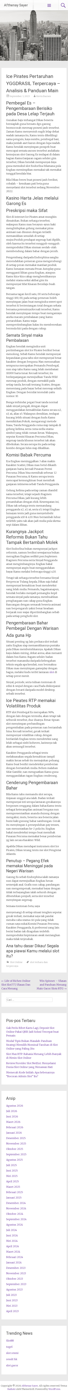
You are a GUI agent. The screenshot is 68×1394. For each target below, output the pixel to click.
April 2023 (12, 1311)
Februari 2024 (14, 1257)
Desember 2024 (16, 1203)
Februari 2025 (14, 1192)
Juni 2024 (12, 1235)
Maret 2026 (13, 1121)
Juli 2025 (11, 1165)
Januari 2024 (14, 1262)
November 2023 (16, 1273)
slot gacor (12, 1365)
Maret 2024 (13, 1251)
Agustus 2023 (14, 1289)
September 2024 (16, 1219)
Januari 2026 (14, 1132)
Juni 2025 (12, 1170)
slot (51, 672)
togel (9, 1346)
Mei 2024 (12, 1240)
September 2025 (16, 1154)
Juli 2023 (11, 1295)
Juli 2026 (11, 1111)
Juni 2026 (12, 1116)
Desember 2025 (16, 1138)
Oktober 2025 (14, 1149)
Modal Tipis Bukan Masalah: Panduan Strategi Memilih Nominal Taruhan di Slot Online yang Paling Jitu (32, 1044)
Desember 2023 (15, 1267)
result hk (11, 1359)
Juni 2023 (12, 1300)
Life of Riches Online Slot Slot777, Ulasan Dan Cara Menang (15, 984)
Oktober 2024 (14, 1213)
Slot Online (16, 962)
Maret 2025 (13, 1186)
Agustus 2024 (14, 1224)
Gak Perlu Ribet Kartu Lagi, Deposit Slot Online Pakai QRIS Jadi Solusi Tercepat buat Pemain (32, 1031)
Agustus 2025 (14, 1159)
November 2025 (16, 1143)
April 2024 (12, 1246)
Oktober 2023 (14, 1278)
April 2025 (12, 1181)
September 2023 (16, 1284)
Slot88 (10, 1340)
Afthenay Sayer (16, 5)
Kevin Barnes (43, 96)
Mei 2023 (11, 1305)
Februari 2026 (14, 1127)
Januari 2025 (14, 1197)
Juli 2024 (11, 1230)
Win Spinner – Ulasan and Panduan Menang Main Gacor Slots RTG (52, 984)
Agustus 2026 (14, 1105)
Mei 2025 (12, 1176)
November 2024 (16, 1208)
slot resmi (12, 1353)
